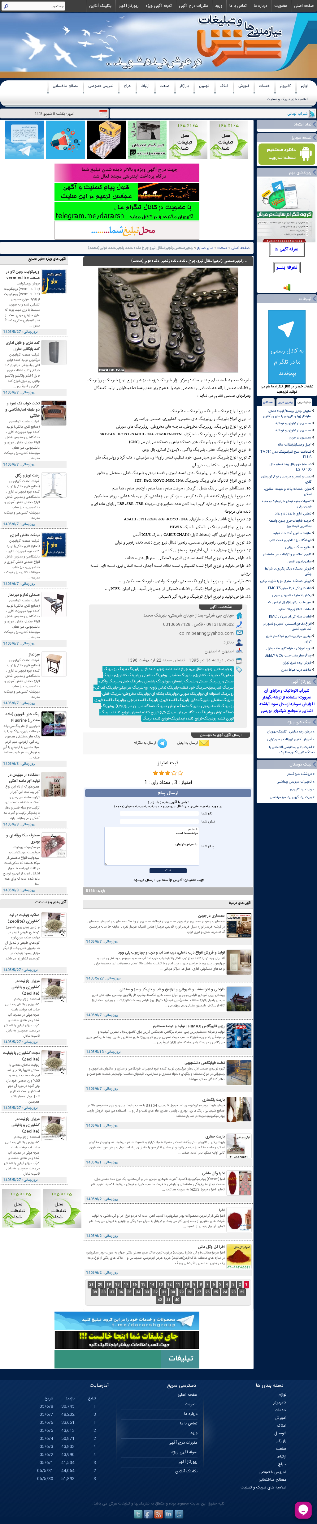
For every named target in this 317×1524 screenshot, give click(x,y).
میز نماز (34, 654)
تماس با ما (238, 5)
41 (168, 1300)
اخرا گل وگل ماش (211, 1247)
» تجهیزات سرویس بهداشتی (296, 781)
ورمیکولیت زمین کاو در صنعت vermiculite (23, 275)
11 (178, 1284)
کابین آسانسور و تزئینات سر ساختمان (287, 554)
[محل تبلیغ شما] (127, 239)
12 (169, 1284)
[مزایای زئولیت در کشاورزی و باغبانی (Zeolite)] (54, 1002)
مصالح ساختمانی (65, 86)
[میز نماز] (54, 676)
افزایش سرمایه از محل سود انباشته (287, 704)
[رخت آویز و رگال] (54, 497)
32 (155, 1292)
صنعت (165, 86)
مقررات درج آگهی (193, 5)
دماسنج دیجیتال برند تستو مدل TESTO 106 (290, 467)
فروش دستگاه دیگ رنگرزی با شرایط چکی (287, 571)
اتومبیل (204, 86)
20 (100, 1284)
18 (117, 1284)
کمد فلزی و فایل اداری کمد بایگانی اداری (23, 346)
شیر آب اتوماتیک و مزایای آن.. (288, 114)
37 (112, 1292)
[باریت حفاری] (239, 1158)
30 (173, 1292)
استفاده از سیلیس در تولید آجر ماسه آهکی (24, 778)
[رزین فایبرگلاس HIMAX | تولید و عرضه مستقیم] (239, 1047)
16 (134, 1284)
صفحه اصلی (304, 5)
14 (152, 1284)
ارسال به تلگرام (145, 743)
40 (177, 1300)
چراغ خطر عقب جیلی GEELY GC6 (287, 655)
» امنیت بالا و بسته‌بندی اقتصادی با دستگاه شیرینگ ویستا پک (292, 750)
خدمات (264, 86)
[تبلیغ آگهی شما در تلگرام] (127, 220)
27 (199, 1292)
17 (126, 1284)
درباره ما (260, 5)
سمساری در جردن (300, 437)
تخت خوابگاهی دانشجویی (205, 1063)
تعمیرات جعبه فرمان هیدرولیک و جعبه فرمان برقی (286, 504)
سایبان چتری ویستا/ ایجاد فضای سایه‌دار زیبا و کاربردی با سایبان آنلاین (287, 413)
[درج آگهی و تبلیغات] (127, 1368)
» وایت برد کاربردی (302, 789)
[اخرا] (239, 1231)
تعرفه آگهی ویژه (159, 5)
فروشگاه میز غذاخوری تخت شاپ (290, 540)
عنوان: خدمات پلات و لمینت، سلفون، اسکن (287, 491)
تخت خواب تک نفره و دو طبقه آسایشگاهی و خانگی (22, 409)
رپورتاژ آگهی (129, 5)
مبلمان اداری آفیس (299, 561)
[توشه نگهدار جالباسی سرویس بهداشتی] (147, 158)
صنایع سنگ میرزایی (298, 547)
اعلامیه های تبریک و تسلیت (287, 99)
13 (160, 1284)
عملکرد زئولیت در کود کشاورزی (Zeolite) (23, 918)
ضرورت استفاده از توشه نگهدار (287, 697)
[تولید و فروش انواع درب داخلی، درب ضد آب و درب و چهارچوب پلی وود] (239, 974)
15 (143, 1284)
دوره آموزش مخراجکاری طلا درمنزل (289, 648)
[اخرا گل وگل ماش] (239, 1268)
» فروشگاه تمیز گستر (301, 774)
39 (95, 1292)
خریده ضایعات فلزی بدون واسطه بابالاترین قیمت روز (290, 523)
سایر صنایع (205, 248)
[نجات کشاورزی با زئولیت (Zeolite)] (54, 1074)
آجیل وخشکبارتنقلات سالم (294, 444)
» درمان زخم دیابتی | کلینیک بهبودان (291, 731)
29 (181, 1292)
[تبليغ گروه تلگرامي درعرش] (24, 158)
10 (187, 1284)
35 (129, 1292)
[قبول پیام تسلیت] (127, 200)
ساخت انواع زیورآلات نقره (295, 609)
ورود (218, 5)
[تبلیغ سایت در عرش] (65, 158)
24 (225, 1292)
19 (108, 1284)
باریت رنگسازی (213, 1100)
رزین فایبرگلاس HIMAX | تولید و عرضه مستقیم (189, 1026)
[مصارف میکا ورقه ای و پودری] (54, 856)
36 (121, 1292)
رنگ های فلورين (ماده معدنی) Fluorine (22, 717)
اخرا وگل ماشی (213, 1173)
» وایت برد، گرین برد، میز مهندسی (292, 797)
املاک (224, 86)
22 (242, 1292)
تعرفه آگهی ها (286, 249)
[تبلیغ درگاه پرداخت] (127, 181)
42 (160, 1300)
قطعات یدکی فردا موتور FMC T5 (289, 588)
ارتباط (145, 86)
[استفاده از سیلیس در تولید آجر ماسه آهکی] (54, 796)
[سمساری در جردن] (239, 937)
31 (164, 1292)
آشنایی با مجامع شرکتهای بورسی (287, 711)
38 (103, 1292)
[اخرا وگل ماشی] (239, 1194)
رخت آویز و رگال (27, 475)
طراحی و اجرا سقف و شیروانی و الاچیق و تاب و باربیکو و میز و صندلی (172, 989)
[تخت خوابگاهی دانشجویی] (239, 1084)
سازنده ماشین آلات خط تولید (292, 533)
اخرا (222, 1210)
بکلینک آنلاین (100, 5)
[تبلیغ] (229, 158)
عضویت (280, 5)
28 (190, 1292)
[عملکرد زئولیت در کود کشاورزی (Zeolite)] (54, 936)
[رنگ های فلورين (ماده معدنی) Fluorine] (54, 735)
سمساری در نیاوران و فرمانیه (293, 423)
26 (207, 1292)
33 (147, 1292)
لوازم (304, 86)
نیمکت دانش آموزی (25, 535)
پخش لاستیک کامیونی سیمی (291, 595)
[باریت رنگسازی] (239, 1121)
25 (216, 1292)
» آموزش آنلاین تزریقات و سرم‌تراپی (291, 739)
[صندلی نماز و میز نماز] (54, 616)
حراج (127, 86)
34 (138, 1292)
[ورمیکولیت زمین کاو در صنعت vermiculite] (54, 293)
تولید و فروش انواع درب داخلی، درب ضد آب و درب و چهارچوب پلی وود (171, 953)
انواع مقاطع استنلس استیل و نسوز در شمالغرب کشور (287, 626)
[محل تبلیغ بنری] (127, 1348)
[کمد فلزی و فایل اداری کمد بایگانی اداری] (54, 364)
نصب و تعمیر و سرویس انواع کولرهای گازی (286, 479)
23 (233, 1292)
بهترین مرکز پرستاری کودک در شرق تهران (288, 639)
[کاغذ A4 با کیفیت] (106, 158)
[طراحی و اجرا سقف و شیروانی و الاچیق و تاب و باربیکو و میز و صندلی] (239, 1010)
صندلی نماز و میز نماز (24, 595)
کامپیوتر (285, 86)
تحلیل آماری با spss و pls (293, 513)
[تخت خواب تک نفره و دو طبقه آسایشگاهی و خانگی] (54, 424)
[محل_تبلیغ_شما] (188, 158)
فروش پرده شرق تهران (297, 662)
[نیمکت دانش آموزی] (54, 556)
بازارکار (184, 86)
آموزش (243, 86)
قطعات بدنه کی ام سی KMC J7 (290, 616)
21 (91, 1284)
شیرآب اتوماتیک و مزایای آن (287, 690)
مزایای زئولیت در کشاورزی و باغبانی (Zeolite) (25, 987)
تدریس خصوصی (100, 86)
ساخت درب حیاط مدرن (296, 669)
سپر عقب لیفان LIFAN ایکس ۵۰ (289, 602)
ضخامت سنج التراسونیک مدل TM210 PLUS (285, 454)
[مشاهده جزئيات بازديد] (287, 290)
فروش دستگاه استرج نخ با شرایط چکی (285, 581)
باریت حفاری (215, 1136)
